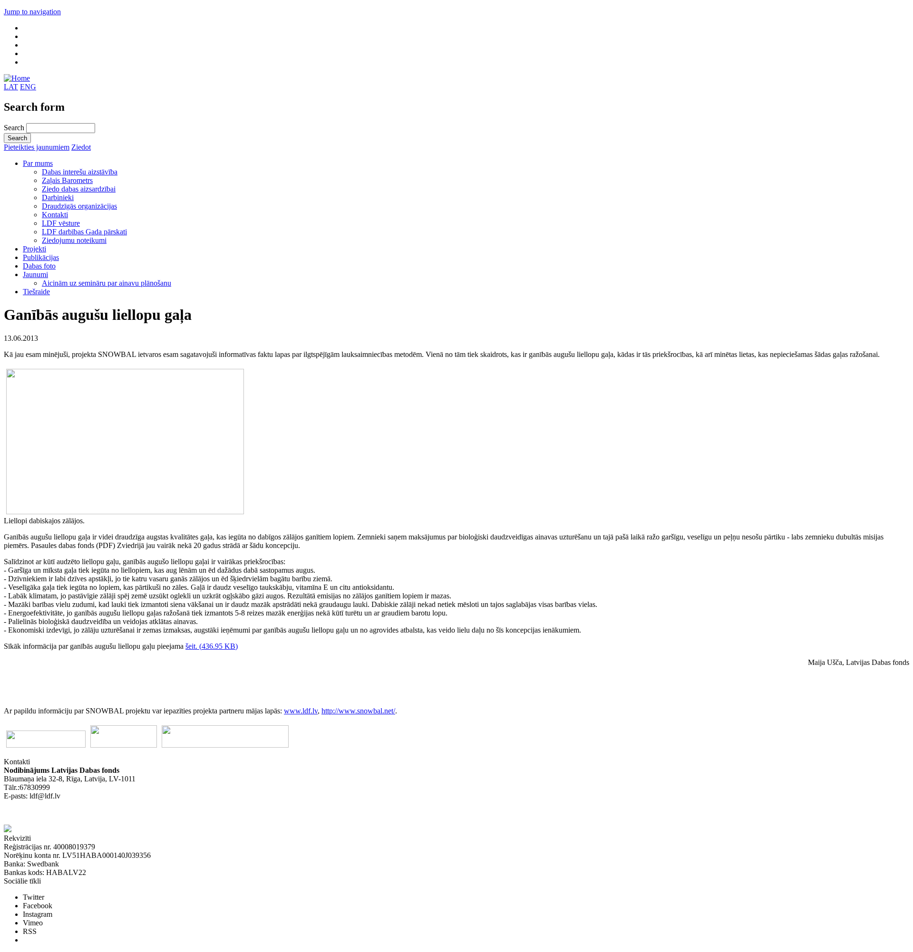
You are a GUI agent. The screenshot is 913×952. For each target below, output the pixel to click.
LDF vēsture (61, 223)
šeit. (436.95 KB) (211, 646)
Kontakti (55, 215)
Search (15, 128)
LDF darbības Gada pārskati (84, 232)
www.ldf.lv (301, 711)
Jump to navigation (32, 12)
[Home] (17, 78)
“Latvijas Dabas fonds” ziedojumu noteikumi (71, 813)
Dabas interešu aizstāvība (79, 172)
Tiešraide (36, 292)
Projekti (34, 249)
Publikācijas (41, 257)
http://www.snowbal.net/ (358, 711)
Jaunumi (35, 274)
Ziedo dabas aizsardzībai (79, 189)
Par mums (38, 163)
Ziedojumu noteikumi (74, 240)
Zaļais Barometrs (67, 180)
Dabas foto (39, 266)
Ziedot (81, 147)
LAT (11, 87)
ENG (28, 87)
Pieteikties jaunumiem (36, 147)
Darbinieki (58, 197)
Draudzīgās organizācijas (79, 206)
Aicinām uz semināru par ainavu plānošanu (106, 283)
